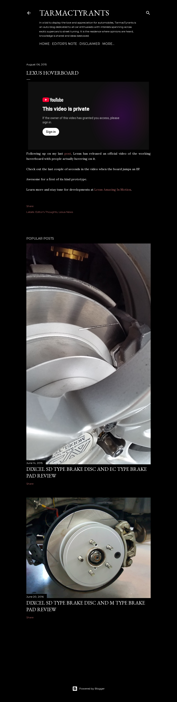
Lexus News (66, 212)
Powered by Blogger (92, 688)
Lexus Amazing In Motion (112, 190)
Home (44, 44)
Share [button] (29, 206)
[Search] (148, 12)
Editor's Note (64, 44)
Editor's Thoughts (46, 212)
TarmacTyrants (74, 13)
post (67, 153)
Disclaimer (89, 44)
